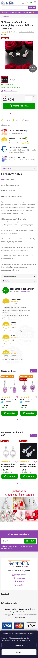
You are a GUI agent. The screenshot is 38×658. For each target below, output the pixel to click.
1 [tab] (17, 419)
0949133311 (21, 578)
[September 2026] (9, 386)
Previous (31, 370)
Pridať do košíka (20, 106)
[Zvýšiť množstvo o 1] (33, 97)
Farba (3, 180)
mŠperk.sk (20, 582)
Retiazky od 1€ (13, 612)
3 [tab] (20, 419)
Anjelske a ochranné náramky (27, 615)
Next (35, 370)
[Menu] (35, 2)
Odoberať (30, 541)
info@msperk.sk (20, 575)
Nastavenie (19, 645)
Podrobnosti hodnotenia (26, 32)
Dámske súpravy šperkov (27, 609)
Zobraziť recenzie (25, 291)
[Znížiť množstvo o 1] (33, 99)
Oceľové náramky (20, 618)
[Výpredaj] (9, 451)
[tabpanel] (9, 396)
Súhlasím (19, 652)
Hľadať (32, 7)
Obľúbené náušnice (11, 609)
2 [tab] (19, 419)
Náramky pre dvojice (9, 615)
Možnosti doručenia (10, 91)
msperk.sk (20, 585)
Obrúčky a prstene (26, 612)
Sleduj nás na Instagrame (19, 495)
